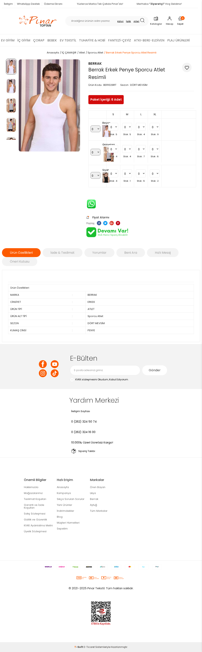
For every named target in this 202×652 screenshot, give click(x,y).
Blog (60, 517)
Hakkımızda (31, 487)
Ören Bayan (97, 487)
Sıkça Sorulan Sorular (70, 499)
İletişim (8, 4)
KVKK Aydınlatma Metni (38, 525)
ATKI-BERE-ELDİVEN (149, 40)
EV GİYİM (7, 40)
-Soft (79, 647)
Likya (93, 493)
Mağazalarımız (33, 493)
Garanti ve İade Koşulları (34, 506)
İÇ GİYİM (23, 40)
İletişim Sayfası (80, 411)
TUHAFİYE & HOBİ (92, 40)
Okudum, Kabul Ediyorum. (102, 379)
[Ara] (144, 21)
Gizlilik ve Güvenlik (35, 519)
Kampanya (64, 493)
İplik (128, 21)
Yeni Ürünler (64, 505)
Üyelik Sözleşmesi (35, 531)
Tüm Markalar (99, 511)
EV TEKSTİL (68, 40)
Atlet (136, 21)
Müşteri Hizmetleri (68, 523)
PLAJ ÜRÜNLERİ (178, 40)
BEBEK (52, 40)
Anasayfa (63, 487)
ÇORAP (38, 40)
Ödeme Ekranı (53, 4)
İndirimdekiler (65, 511)
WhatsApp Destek (28, 4)
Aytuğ (93, 505)
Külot (120, 21)
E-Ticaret (89, 647)
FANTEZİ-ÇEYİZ (119, 40)
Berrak (94, 499)
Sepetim (62, 528)
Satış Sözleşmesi (34, 513)
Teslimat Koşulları (35, 499)
